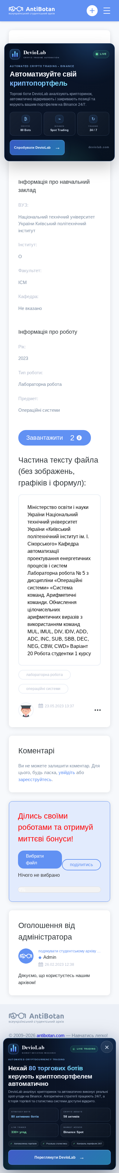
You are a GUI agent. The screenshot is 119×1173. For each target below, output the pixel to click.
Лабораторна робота (44, 675)
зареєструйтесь (35, 779)
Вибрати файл (35, 859)
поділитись (81, 864)
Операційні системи (43, 689)
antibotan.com (51, 1035)
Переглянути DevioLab (59, 1157)
